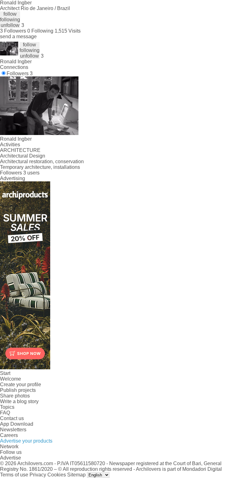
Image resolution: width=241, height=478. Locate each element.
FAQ (5, 412)
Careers (9, 435)
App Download (16, 424)
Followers (20, 73)
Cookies (56, 474)
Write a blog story (19, 401)
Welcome (10, 379)
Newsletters (13, 429)
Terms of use (14, 474)
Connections (14, 67)
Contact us (12, 418)
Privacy (37, 474)
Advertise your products (26, 441)
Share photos (15, 395)
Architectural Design (22, 155)
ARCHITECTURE (20, 150)
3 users (31, 172)
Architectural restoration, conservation (42, 161)
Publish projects (18, 390)
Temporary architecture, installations (40, 167)
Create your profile (20, 384)
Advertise (10, 457)
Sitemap (76, 474)
